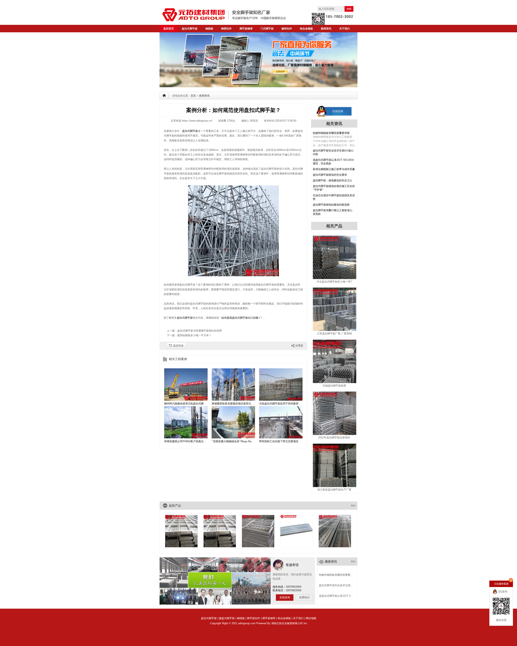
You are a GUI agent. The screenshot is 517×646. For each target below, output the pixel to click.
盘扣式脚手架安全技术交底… (336, 585)
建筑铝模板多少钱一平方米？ (194, 335)
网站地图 (311, 618)
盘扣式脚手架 (190, 28)
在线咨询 (285, 597)
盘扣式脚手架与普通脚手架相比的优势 (199, 330)
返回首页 (168, 28)
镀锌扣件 (287, 28)
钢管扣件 (226, 28)
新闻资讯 (326, 28)
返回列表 (178, 345)
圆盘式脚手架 (227, 618)
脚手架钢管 (246, 28)
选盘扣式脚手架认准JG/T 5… (336, 595)
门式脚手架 (267, 28)
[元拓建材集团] (232, 15)
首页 (193, 95)
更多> (353, 505)
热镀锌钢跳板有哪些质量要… (336, 574)
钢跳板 (241, 618)
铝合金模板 (306, 28)
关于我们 (344, 28)
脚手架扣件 (253, 618)
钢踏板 (209, 28)
